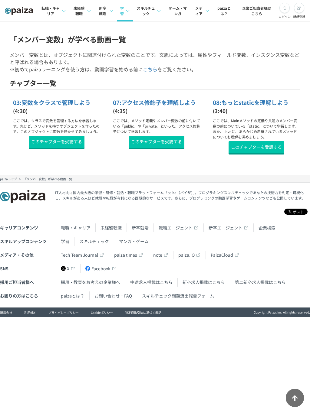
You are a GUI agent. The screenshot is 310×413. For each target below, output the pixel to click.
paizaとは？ (224, 10)
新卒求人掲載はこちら (204, 282)
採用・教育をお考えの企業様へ (90, 282)
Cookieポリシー (102, 312)
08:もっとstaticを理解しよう (251, 102)
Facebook (100, 268)
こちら (150, 69)
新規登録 (299, 16)
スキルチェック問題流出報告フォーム (178, 296)
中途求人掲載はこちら (151, 282)
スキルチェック (146, 10)
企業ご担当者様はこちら (256, 10)
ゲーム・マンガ (178, 10)
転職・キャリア (50, 10)
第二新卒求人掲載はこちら (260, 282)
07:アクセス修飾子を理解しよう (154, 102)
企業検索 (267, 228)
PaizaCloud (222, 255)
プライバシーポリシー (63, 312)
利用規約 (30, 312)
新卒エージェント (225, 228)
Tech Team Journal (79, 255)
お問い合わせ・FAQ (113, 296)
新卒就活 (102, 10)
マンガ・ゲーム (134, 241)
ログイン (285, 16)
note (157, 255)
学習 (122, 10)
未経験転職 (79, 10)
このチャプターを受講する (56, 141)
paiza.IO (186, 255)
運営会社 (6, 312)
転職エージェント (176, 228)
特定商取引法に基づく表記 (143, 312)
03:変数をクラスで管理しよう (52, 102)
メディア (199, 10)
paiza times (125, 255)
